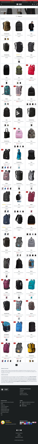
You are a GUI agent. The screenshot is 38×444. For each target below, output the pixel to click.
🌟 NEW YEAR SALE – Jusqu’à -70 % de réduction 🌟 (19, 0)
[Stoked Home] (19, 4)
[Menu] (1, 4)
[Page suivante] (21, 365)
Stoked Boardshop (20, 440)
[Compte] (35, 4)
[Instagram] (19, 430)
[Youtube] (21, 430)
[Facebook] (17, 430)
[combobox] (19, 7)
